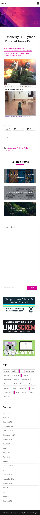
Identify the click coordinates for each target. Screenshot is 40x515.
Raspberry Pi (9, 150)
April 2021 (6, 492)
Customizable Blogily (31, 513)
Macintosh (7, 384)
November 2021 (8, 479)
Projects (20, 148)
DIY (22, 371)
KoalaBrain (7, 380)
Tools (17, 392)
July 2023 (6, 444)
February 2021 (8, 496)
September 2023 (9, 435)
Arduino (14, 371)
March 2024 (7, 417)
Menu (3, 3)
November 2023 (8, 426)
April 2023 (6, 457)
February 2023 (8, 461)
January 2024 (7, 422)
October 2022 (8, 466)
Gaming (6, 375)
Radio (14, 388)
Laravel (16, 380)
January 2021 (7, 501)
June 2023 (6, 448)
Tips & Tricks (8, 392)
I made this (15, 375)
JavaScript (26, 375)
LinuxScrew (12, 148)
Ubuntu (24, 392)
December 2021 (8, 474)
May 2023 (6, 453)
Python (26, 148)
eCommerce (30, 371)
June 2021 (6, 488)
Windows (7, 397)
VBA (31, 392)
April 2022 (6, 470)
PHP (15, 384)
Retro (32, 388)
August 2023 (7, 439)
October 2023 (8, 431)
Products (23, 384)
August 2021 (7, 483)
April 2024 (6, 413)
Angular (6, 371)
